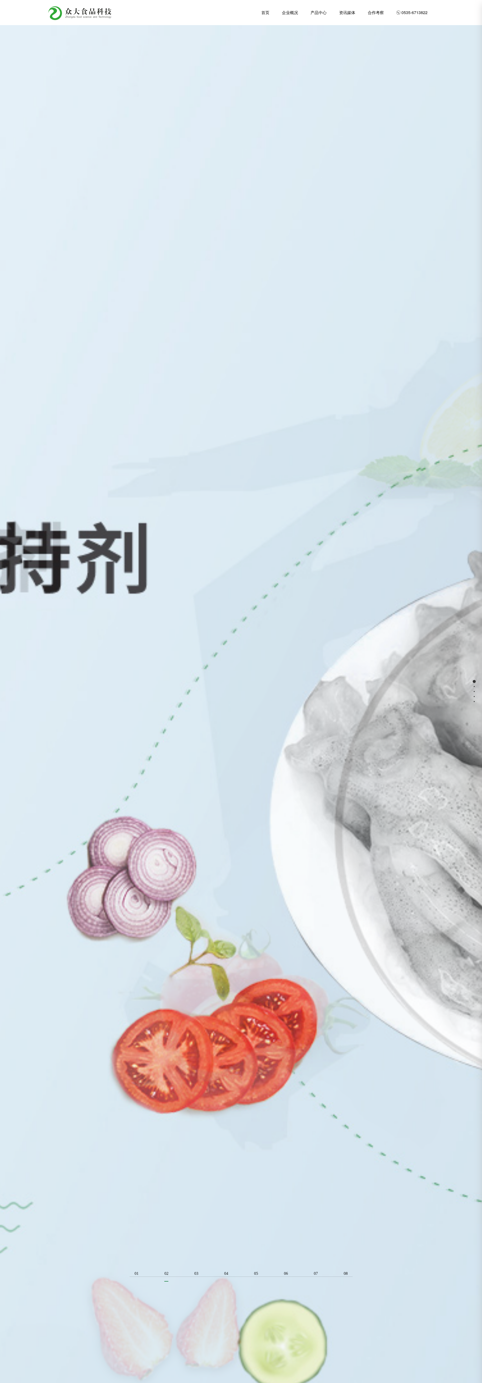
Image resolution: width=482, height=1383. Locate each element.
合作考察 (376, 12)
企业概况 (290, 12)
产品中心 (319, 12)
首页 (265, 12)
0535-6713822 (412, 12)
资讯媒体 (347, 12)
